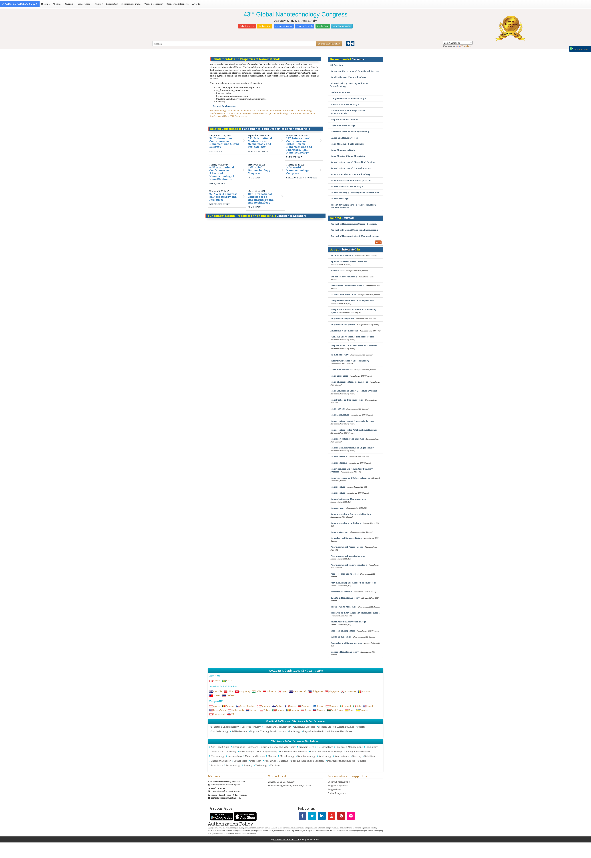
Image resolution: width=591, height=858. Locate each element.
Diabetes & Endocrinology (225, 726)
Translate (466, 45)
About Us (57, 3)
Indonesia (271, 691)
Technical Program (130, 3)
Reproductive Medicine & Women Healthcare (327, 731)
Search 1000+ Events (329, 43)
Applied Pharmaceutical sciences (348, 261)
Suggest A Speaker (338, 785)
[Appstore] (352, 43)
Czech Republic (247, 706)
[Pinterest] (341, 816)
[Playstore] (348, 43)
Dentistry (231, 751)
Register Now (265, 26)
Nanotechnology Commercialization (350, 514)
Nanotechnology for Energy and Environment (355, 192)
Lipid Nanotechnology (343, 125)
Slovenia (321, 710)
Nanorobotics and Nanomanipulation (350, 180)
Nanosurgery (337, 508)
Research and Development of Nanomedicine (355, 612)
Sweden (364, 710)
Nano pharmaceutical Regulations (349, 381)
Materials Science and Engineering (349, 131)
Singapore (334, 691)
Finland (279, 706)
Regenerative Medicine (343, 606)
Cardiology (372, 746)
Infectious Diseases (304, 726)
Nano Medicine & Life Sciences (347, 143)
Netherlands (238, 710)
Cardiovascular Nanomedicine (347, 285)
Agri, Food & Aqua (220, 746)
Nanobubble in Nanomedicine (346, 399)
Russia (308, 710)
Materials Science (255, 756)
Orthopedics (240, 760)
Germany (306, 706)
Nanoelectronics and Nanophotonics (350, 168)
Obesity (361, 726)
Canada (216, 680)
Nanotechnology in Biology (345, 523)
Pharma (283, 760)
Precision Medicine (341, 591)
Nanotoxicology (339, 198)
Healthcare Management (277, 726)
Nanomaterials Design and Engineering (352, 447)
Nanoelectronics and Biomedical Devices (352, 162)
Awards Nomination (342, 26)
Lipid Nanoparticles (341, 369)
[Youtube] (331, 816)
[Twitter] (312, 816)
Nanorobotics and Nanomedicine (348, 499)
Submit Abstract (247, 26)
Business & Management (349, 746)
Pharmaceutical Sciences (341, 760)
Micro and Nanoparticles (344, 137)
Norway (254, 710)
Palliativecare (239, 731)
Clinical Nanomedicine (343, 294)
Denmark (265, 706)
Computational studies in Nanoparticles (352, 300)
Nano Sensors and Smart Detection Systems (353, 390)
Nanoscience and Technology (346, 186)
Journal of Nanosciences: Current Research (353, 223)
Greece (320, 706)
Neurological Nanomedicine (346, 538)
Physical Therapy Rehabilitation (268, 731)
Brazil (229, 680)
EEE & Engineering (267, 751)
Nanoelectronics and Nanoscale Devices (352, 421)
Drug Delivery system (342, 318)
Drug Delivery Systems (342, 324)
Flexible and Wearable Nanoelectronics (352, 336)
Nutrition (369, 756)
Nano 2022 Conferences (235, 116)
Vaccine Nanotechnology (344, 651)
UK (232, 714)
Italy (359, 706)
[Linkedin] (322, 816)
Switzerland (219, 714)
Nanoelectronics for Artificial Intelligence (353, 429)
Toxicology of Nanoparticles (346, 643)
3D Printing (336, 65)
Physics (362, 760)
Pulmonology (233, 765)
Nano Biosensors (339, 375)
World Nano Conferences (282, 110)
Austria (216, 706)
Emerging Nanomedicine (344, 330)
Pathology (255, 760)
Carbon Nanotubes (340, 92)
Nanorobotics (337, 486)
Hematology (217, 756)
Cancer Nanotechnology (343, 276)
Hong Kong (244, 691)
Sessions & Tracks (283, 26)
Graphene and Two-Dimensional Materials (353, 345)
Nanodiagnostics (339, 414)
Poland (266, 710)
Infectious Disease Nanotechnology (349, 360)
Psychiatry (217, 765)
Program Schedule (305, 26)
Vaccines (275, 765)
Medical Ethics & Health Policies (336, 726)
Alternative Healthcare (245, 746)
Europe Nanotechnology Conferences (282, 113)
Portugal (280, 710)
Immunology (234, 756)
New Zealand (299, 691)
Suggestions (334, 789)
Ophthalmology (219, 731)
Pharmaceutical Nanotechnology (348, 564)
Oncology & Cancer (221, 760)
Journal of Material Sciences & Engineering (354, 229)
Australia (217, 691)
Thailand (230, 695)
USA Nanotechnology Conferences (246, 113)
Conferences (84, 3)
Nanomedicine (338, 456)
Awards (196, 3)
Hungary (333, 706)
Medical (272, 756)
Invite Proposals (337, 793)
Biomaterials (337, 270)
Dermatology (246, 751)
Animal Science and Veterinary (278, 746)
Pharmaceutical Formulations (346, 546)
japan (284, 691)
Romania (366, 691)
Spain (351, 710)
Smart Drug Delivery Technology (348, 621)
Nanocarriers (337, 408)
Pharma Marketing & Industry (307, 760)
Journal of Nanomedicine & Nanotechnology (355, 236)
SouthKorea (350, 691)
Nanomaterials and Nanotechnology (350, 174)
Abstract (99, 3)
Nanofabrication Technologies (347, 438)
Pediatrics (270, 760)
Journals (69, 3)
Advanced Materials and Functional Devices (354, 71)
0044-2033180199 (286, 781)
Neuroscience (341, 756)
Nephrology (324, 756)
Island (370, 706)
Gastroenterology (251, 726)
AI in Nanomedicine (341, 255)
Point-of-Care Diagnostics (344, 573)
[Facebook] (302, 816)
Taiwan (216, 695)
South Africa (337, 710)
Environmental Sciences (293, 751)
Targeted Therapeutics (342, 630)
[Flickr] (351, 816)
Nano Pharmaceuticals (342, 150)
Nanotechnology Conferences (224, 110)
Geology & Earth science (357, 751)
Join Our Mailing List (339, 781)
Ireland (347, 706)
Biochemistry (306, 746)
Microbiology (287, 756)
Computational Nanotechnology (348, 98)
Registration (112, 3)
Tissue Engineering (341, 636)
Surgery (248, 765)
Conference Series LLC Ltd (286, 839)
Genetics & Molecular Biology (326, 751)
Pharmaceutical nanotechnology (348, 556)
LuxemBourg (219, 710)
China (230, 691)
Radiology (294, 731)
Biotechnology (325, 746)
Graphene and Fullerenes (344, 119)
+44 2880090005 (582, 49)
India (258, 691)
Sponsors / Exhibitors (177, 3)
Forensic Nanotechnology (344, 104)
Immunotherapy (339, 354)
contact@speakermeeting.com (226, 784)
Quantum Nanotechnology (345, 597)
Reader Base (322, 26)
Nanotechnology (306, 756)
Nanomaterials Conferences (254, 110)
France (292, 706)
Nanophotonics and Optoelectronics (350, 477)
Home (46, 3)
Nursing (356, 756)
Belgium (230, 706)
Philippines (317, 691)
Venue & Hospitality (153, 3)
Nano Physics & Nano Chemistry (347, 156)
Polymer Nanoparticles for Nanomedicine (353, 582)
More (378, 242)
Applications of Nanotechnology (348, 77)
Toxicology (261, 765)
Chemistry (217, 751)
